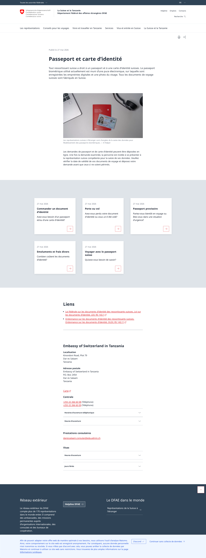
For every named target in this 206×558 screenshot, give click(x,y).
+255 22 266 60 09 (72, 405)
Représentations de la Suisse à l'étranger (122, 510)
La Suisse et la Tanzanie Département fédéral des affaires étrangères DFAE (82, 11)
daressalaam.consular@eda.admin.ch (81, 438)
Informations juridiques (31, 552)
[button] (29, 28)
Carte (66, 390)
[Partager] (184, 37)
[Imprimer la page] (179, 37)
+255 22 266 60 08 (72, 402)
